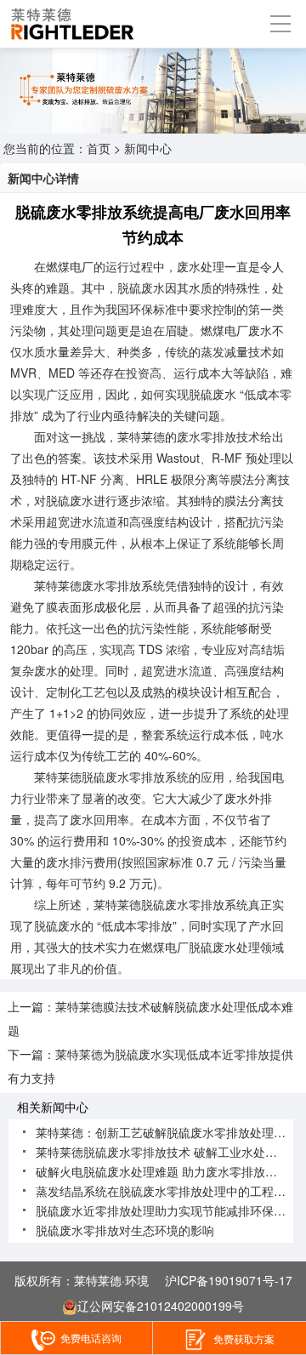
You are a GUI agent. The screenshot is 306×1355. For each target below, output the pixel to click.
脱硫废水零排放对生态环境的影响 (125, 1229)
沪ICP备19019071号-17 (228, 1280)
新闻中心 (148, 148)
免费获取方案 (244, 1338)
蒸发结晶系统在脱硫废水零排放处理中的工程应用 (167, 1190)
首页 (98, 148)
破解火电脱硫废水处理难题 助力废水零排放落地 (162, 1171)
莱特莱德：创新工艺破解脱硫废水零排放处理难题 (167, 1132)
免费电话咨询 (91, 1337)
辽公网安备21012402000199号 (160, 1305)
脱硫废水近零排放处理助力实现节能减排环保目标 (167, 1210)
